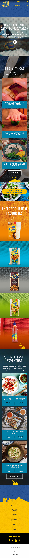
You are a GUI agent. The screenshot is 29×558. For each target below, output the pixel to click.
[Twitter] (13, 540)
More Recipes (14, 476)
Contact (14, 525)
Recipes (14, 510)
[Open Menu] (27, 6)
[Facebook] (9, 540)
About (14, 515)
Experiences (14, 520)
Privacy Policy (15, 551)
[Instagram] (19, 540)
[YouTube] (16, 540)
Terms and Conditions (14, 547)
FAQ (14, 530)
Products (14, 505)
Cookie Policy (15, 554)
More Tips (14, 172)
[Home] (5, 4)
